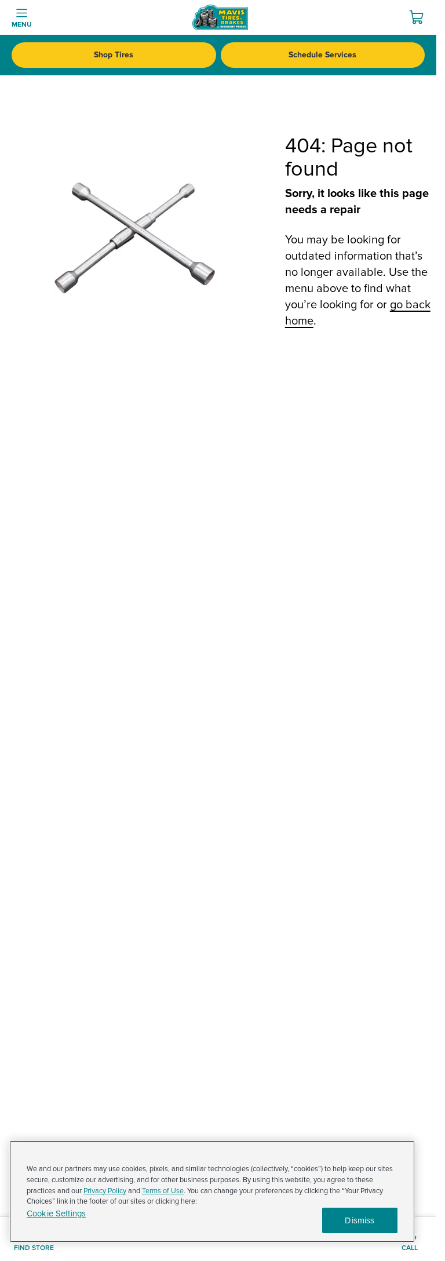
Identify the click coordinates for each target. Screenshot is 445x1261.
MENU (22, 24)
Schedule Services (322, 55)
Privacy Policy (104, 1191)
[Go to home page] (220, 17)
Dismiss (359, 1220)
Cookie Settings (56, 1214)
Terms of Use (163, 1191)
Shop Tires (113, 55)
